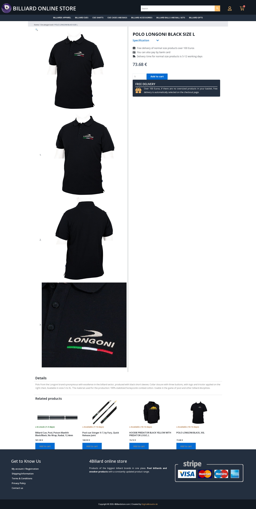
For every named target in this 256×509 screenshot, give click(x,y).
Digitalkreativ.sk (150, 504)
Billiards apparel (62, 18)
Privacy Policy (19, 483)
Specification (141, 40)
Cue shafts (97, 18)
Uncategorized (46, 24)
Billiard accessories (141, 18)
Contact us (17, 488)
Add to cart (157, 76)
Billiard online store (44, 8)
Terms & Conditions (22, 478)
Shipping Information (23, 473)
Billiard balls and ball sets (170, 18)
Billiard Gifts (196, 18)
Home (36, 24)
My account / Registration (25, 468)
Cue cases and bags (117, 18)
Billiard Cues (81, 18)
